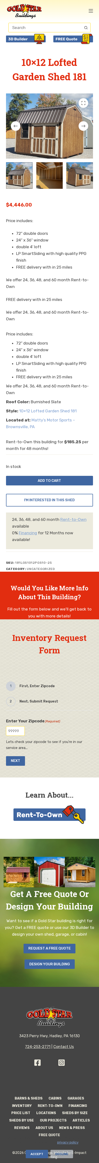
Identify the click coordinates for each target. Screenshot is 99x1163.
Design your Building (49, 964)
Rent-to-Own (73, 519)
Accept (37, 1154)
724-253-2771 (37, 1046)
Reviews (22, 1128)
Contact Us (63, 1046)
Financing (28, 532)
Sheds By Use (21, 1120)
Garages (76, 1098)
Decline (61, 1154)
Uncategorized (41, 569)
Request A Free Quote (49, 948)
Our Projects (53, 1120)
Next (15, 761)
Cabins (55, 1098)
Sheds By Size (75, 1113)
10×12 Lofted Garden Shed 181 (48, 411)
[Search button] (85, 27)
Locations (46, 1113)
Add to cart (49, 480)
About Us (44, 1128)
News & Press (72, 1128)
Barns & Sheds (29, 1098)
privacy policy (67, 1142)
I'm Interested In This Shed (49, 500)
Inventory (22, 1106)
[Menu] (91, 11)
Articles (81, 1120)
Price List (20, 1113)
